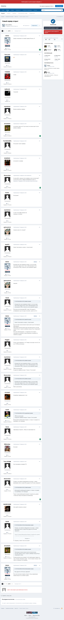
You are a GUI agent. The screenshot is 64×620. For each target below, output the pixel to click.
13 (7, 186)
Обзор (7, 10)
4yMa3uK (7, 89)
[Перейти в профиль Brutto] (7, 197)
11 (7, 437)
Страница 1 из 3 (18, 30)
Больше (35, 10)
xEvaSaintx (7, 123)
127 (8, 203)
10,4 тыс (8, 134)
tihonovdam (7, 175)
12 (7, 308)
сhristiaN (7, 392)
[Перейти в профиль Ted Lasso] (7, 59)
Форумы (3, 13)
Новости (16, 26)
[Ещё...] (39, 36)
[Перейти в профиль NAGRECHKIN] (7, 509)
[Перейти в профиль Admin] (3, 25)
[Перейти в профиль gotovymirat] (7, 231)
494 (8, 169)
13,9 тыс (8, 420)
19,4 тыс (8, 48)
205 (8, 82)
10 (7, 151)
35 (7, 255)
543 (8, 238)
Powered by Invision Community (32, 618)
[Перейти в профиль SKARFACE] (7, 162)
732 (8, 65)
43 (7, 455)
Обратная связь (36, 615)
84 (7, 117)
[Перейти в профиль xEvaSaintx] (7, 128)
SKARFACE (7, 158)
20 (7, 100)
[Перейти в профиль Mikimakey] (7, 448)
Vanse (7, 427)
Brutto (7, 192)
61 (7, 515)
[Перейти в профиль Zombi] (7, 414)
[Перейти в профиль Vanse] (7, 431)
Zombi (7, 409)
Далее (9, 30)
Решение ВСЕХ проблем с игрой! (51, 28)
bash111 (7, 244)
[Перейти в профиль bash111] (7, 249)
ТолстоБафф (7, 461)
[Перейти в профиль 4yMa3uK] (7, 93)
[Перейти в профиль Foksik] (7, 302)
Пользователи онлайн (22, 13)
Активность (18, 10)
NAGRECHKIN (7, 504)
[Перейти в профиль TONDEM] (7, 76)
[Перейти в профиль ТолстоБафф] (7, 466)
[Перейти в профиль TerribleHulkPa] (7, 145)
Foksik (7, 298)
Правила (14, 13)
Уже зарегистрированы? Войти (47, 6)
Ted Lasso (7, 54)
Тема (29, 615)
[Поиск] (61, 10)
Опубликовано (19, 35)
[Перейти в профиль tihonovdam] (7, 180)
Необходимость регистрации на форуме (31, 1)
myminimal (7, 106)
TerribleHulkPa (7, 141)
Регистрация (59, 6)
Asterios (3, 6)
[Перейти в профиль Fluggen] (7, 344)
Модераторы (32, 13)
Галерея (8, 13)
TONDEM (7, 72)
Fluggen (7, 339)
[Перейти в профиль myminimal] (7, 111)
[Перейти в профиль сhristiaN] (7, 397)
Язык (25, 615)
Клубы (12, 10)
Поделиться (26, 25)
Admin (10, 24)
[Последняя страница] (12, 31)
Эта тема (57, 10)
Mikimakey (7, 444)
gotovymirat (7, 227)
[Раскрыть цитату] (15, 301)
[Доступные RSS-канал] (61, 608)
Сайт (3, 10)
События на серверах (27, 10)
